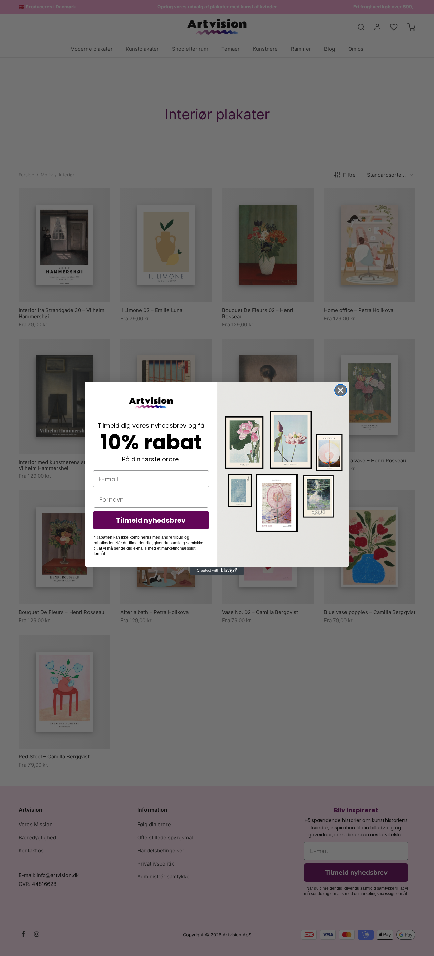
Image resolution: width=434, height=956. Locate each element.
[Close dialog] (341, 390)
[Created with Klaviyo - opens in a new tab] (217, 571)
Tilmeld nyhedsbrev (151, 520)
